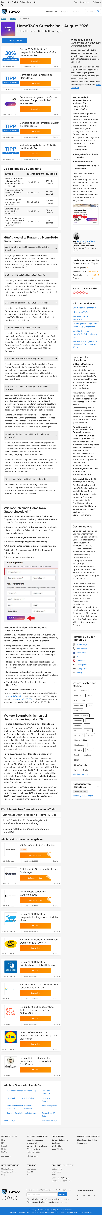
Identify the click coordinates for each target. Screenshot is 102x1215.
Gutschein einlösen (8, 1172)
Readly (77, 755)
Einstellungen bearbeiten (62, 1181)
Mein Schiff (78, 735)
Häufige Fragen (7, 1169)
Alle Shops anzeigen (81, 774)
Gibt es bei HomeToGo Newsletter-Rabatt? (25, 275)
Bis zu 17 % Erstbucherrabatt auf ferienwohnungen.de (39, 986)
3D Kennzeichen (80, 690)
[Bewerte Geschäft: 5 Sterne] (86, 292)
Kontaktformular (15, 696)
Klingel (4, 1146)
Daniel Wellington (81, 715)
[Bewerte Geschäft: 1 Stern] (74, 292)
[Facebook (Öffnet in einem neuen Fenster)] (4, 1198)
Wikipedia (81, 668)
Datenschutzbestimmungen (53, 1202)
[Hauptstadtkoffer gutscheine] (10, 896)
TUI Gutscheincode (14, 1091)
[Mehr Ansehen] (97, 786)
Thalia (85, 770)
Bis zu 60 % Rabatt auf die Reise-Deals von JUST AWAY (39, 941)
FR (89, 1195)
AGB (54, 1175)
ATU (75, 700)
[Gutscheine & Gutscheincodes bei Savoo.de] (10, 12)
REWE (4, 1152)
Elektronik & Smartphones (37, 1146)
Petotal (89, 750)
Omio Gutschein (30, 1113)
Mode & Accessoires (35, 1140)
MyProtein (78, 750)
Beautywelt (78, 705)
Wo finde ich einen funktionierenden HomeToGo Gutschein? (27, 248)
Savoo (3, 19)
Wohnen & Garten (34, 1149)
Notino (4, 1149)
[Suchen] (98, 11)
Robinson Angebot (31, 1091)
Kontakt (30, 1172)
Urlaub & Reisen (80, 791)
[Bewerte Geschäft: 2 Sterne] (77, 292)
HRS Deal (11, 1098)
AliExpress (78, 695)
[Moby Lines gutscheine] (10, 918)
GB (84, 1195)
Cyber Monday (57, 1149)
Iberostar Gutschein (15, 1113)
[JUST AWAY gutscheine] (10, 944)
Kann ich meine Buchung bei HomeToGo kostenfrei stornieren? (28, 435)
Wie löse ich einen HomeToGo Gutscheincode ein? (85, 334)
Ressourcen (82, 1143)
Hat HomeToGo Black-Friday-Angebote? (24, 358)
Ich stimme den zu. (48, 1202)
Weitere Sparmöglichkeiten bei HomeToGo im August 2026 (85, 344)
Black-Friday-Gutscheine (87, 1140)
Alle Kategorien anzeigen (83, 795)
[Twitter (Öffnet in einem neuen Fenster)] (9, 1198)
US (78, 1195)
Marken (13, 19)
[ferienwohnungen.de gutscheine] (10, 989)
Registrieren (85, 2)
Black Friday (57, 1146)
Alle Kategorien (33, 1156)
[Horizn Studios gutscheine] (10, 849)
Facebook (81, 652)
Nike (3, 1140)
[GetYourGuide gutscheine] (10, 1011)
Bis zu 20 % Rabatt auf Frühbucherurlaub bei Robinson (38, 963)
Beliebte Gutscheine (60, 1140)
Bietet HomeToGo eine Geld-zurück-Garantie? (26, 479)
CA (78, 1200)
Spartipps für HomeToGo (84, 307)
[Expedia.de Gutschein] (10, 874)
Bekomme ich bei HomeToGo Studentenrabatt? (26, 302)
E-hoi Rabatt (29, 1098)
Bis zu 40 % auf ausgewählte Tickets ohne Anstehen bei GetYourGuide (37, 1010)
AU (95, 1195)
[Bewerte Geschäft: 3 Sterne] (80, 292)
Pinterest (80, 660)
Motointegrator (80, 745)
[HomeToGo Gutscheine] (8, 28)
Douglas (77, 725)
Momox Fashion (80, 740)
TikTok (79, 672)
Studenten (56, 1143)
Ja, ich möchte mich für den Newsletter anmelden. (49, 1199)
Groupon (77, 730)
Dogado (90, 720)
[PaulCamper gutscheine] (10, 1062)
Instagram (81, 664)
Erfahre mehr (87, 1212)
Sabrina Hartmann (86, 241)
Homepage (81, 644)
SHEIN (76, 760)
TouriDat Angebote (49, 1106)
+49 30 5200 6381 (25, 699)
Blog (75, 2)
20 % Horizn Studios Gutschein (37, 844)
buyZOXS (78, 710)
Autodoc (85, 700)
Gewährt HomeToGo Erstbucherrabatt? (23, 327)
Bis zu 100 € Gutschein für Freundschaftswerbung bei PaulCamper (35, 1061)
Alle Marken (6, 1156)
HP (2, 1143)
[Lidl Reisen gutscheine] (10, 1037)
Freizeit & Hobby (33, 1152)
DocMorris (78, 720)
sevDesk (87, 755)
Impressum (56, 1172)
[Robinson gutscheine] (10, 966)
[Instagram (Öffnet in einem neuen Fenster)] (15, 1198)
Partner (4, 1175)
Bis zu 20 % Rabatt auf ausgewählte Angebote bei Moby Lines (39, 917)
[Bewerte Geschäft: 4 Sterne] (83, 292)
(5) (14, 40)
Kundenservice (83, 648)
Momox (90, 735)
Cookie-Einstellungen (60, 1178)
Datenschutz (57, 1169)
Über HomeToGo (80, 312)
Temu (76, 770)
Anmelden (62, 1194)
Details (55, 67)
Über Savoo (31, 1169)
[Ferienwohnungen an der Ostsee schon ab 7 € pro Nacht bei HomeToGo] (10, 102)
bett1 (90, 705)
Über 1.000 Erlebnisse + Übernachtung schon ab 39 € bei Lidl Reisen (38, 1035)
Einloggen (97, 2)
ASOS (89, 695)
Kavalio (88, 730)
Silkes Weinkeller (81, 765)
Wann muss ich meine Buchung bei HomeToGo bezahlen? (26, 388)
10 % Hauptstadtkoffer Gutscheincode (33, 893)
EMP (87, 725)
